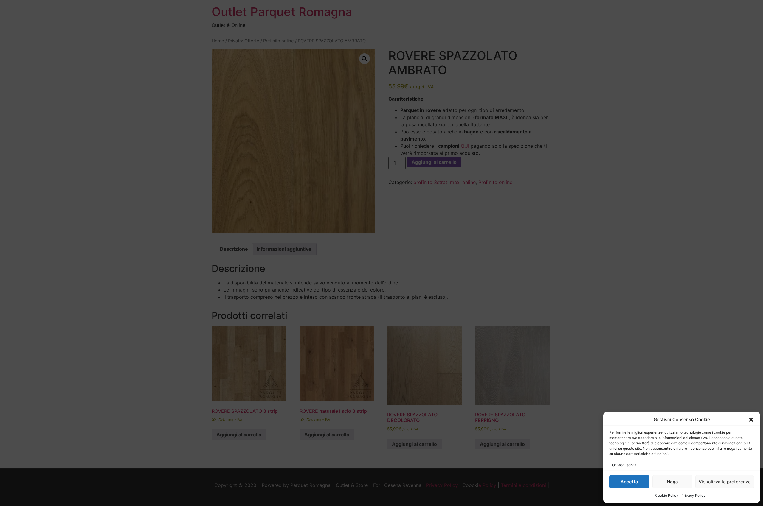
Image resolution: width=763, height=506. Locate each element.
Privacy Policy (693, 495)
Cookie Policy (666, 495)
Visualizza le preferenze (725, 482)
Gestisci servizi (625, 465)
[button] (751, 420)
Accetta (629, 482)
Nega (672, 482)
